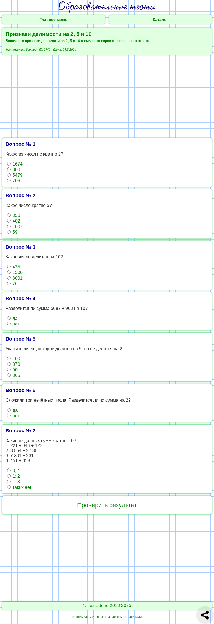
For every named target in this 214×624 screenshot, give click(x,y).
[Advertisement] (107, 96)
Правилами (133, 616)
